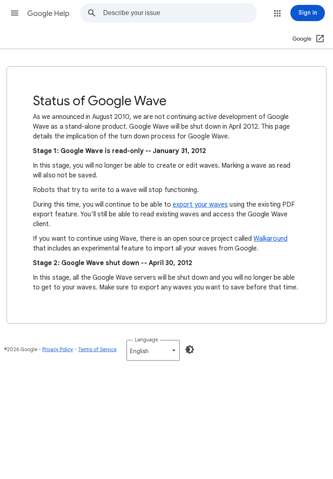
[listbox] (153, 350)
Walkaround (270, 239)
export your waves (200, 205)
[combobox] (180, 13)
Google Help (48, 13)
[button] (14, 13)
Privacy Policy (57, 349)
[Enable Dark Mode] (189, 349)
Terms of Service (97, 349)
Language (146, 340)
